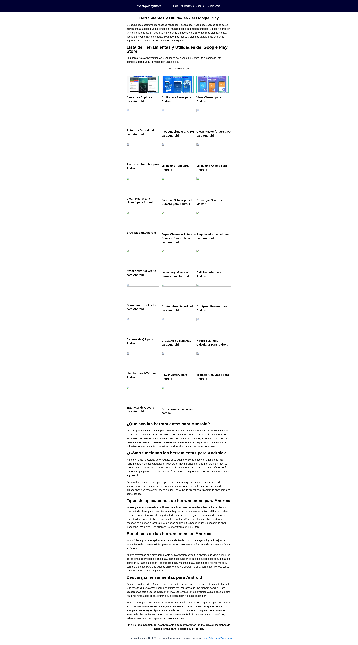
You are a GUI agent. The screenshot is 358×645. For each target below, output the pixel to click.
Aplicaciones (187, 6)
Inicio (175, 6)
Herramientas (213, 6)
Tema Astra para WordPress (217, 638)
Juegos (200, 6)
